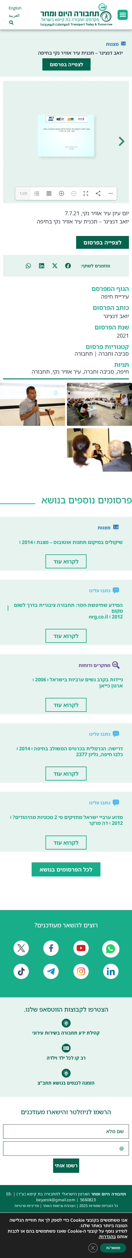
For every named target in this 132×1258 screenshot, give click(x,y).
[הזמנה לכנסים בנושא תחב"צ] (66, 1073)
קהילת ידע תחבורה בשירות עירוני (66, 1033)
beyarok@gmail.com (55, 1199)
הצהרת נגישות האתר (59, 1205)
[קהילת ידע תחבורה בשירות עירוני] (66, 1023)
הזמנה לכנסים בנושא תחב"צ (66, 1083)
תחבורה (84, 353)
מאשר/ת (113, 1247)
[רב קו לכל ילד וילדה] (66, 1048)
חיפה (123, 371)
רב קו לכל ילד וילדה (66, 1058)
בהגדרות (107, 1236)
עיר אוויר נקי (66, 371)
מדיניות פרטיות (26, 1205)
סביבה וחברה (114, 353)
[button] (123, 15)
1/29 (23, 193)
